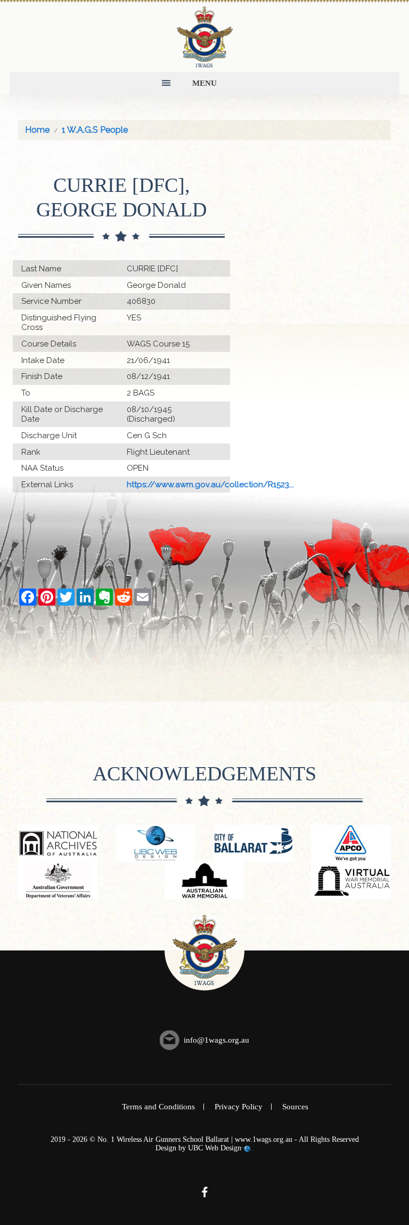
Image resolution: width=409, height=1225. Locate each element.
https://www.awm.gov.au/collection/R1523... (210, 484)
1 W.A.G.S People (95, 130)
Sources (295, 1106)
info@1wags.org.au (216, 1040)
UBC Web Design (214, 1148)
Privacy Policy (239, 1106)
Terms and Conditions (158, 1106)
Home (37, 130)
